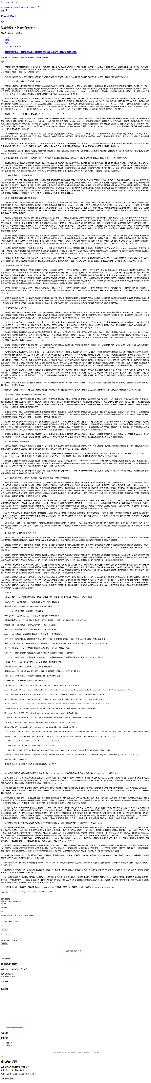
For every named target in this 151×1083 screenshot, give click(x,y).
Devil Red (8, 16)
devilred (4, 904)
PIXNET (58, 1052)
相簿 (7, 38)
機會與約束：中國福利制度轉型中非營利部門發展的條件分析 (41, 52)
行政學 (17, 922)
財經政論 (19, 33)
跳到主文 (4, 22)
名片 (7, 43)
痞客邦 (15, 915)
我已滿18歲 (5, 1078)
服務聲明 (96, 1052)
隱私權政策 (88, 1052)
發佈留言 (5, 943)
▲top (3, 925)
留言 (20, 915)
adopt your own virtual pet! (15, 1027)
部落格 (8, 40)
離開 (12, 1078)
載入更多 (5, 930)
